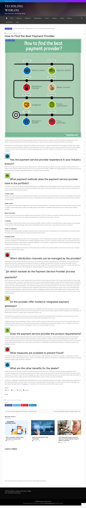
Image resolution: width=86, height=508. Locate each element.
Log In (17, 22)
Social (46, 18)
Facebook (8, 405)
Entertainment (37, 18)
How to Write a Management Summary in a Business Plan (22, 411)
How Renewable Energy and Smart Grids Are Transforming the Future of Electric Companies (69, 439)
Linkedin (33, 405)
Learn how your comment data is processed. (35, 480)
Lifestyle (54, 18)
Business (19, 18)
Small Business (10, 40)
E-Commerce (8, 400)
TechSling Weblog (14, 8)
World (61, 18)
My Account (9, 22)
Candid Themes (59, 503)
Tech (11, 18)
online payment (18, 400)
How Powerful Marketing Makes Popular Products (66, 411)
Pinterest (25, 405)
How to (13, 400)
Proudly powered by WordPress (31, 503)
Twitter (17, 405)
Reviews (69, 18)
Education (27, 18)
